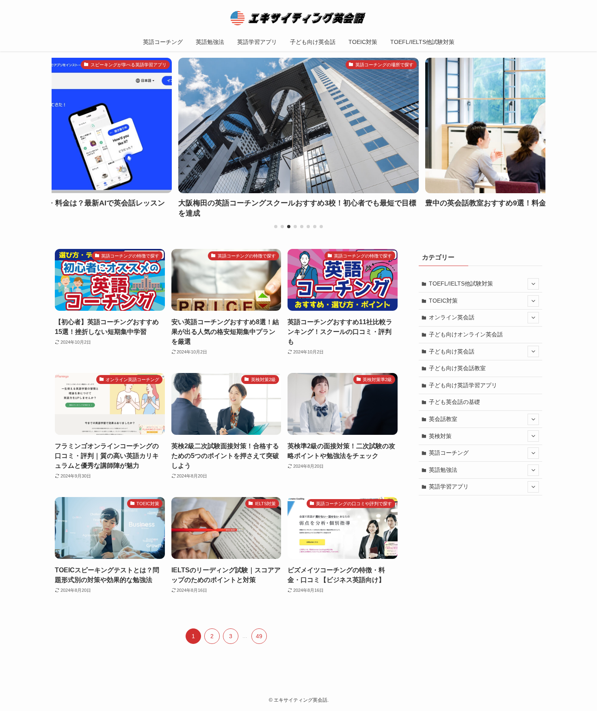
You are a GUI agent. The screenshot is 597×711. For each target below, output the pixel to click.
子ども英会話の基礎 (454, 402)
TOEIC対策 (443, 300)
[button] (275, 226)
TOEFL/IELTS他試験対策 (461, 283)
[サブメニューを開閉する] (533, 284)
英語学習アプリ (449, 486)
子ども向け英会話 (451, 351)
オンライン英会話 (451, 317)
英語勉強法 (443, 470)
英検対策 (440, 436)
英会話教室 (443, 419)
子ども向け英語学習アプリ (463, 385)
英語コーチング (449, 452)
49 (259, 636)
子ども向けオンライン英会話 (466, 334)
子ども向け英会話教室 (457, 368)
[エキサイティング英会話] (298, 18)
